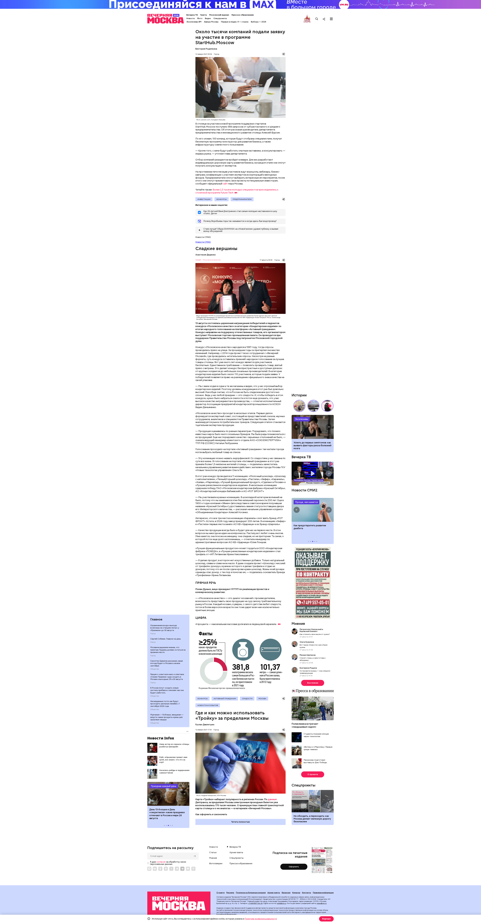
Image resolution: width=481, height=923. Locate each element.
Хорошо (326, 918)
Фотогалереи (215, 864)
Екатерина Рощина (308, 668)
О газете (220, 893)
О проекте (313, 774)
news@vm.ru (322, 903)
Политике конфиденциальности (261, 918)
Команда (296, 893)
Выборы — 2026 (258, 22)
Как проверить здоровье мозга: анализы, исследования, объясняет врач (313, 427)
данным (272, 799)
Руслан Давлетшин (204, 724)
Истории (299, 395)
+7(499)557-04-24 (255, 903)
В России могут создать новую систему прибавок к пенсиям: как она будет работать (167, 690)
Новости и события (207, 705)
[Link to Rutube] (188, 869)
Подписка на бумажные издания (251, 893)
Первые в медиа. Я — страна (234, 22)
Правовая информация (323, 893)
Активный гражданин (225, 698)
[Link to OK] (160, 869)
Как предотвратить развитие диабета (313, 510)
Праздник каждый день (163, 786)
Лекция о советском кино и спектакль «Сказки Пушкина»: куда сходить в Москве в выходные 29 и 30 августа (167, 676)
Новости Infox (160, 738)
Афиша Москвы (211, 22)
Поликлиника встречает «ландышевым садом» (305, 725)
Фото (199, 18)
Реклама (230, 893)
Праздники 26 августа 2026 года (168, 794)
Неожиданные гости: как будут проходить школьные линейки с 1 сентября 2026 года (165, 703)
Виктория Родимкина (206, 49)
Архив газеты (236, 853)
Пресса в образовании (242, 15)
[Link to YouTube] (171, 869)
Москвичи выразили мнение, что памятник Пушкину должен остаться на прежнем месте (168, 650)
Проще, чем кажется (306, 502)
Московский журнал (219, 15)
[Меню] (331, 19)
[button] (152, 794)
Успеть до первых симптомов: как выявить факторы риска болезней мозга (312, 445)
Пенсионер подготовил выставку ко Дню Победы (315, 761)
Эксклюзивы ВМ (193, 22)
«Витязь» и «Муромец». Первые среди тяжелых (318, 748)
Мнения (298, 623)
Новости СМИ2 (203, 242)
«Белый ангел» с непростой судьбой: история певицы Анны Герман (327, 405)
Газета (203, 15)
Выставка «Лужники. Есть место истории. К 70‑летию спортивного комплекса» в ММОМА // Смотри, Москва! (299, 405)
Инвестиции (203, 199)
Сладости (247, 698)
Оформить (294, 866)
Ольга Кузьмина (307, 642)
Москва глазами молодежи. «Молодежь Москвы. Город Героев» (313, 473)
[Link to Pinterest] (193, 869)
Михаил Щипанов (308, 655)
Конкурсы (221, 199)
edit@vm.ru (281, 903)
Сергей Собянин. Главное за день (165, 639)
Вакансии (286, 893)
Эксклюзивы (301, 419)
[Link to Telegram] (177, 869)
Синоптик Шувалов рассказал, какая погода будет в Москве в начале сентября (166, 663)
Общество (154, 669)
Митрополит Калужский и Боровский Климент (311, 630)
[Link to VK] (155, 869)
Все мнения (312, 683)
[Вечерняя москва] (178, 903)
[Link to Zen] (166, 869)
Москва (262, 698)
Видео (208, 18)
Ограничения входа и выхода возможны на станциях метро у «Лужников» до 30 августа (164, 628)
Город (152, 634)
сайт (225, 183)
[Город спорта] (307, 19)
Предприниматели (242, 199)
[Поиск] (316, 19)
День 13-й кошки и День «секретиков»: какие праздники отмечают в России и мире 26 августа (167, 814)
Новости (190, 18)
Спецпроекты (220, 18)
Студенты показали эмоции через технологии (316, 735)
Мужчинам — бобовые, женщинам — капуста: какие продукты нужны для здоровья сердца (166, 717)
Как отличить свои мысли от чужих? (315, 634)
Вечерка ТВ (192, 15)
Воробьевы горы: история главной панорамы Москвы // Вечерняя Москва (313, 405)
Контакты (306, 893)
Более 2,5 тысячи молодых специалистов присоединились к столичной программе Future (236, 191)
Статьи (212, 853)
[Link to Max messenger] (149, 869)
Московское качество (212, 260)
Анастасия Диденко (205, 254)
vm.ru (265, 901)
